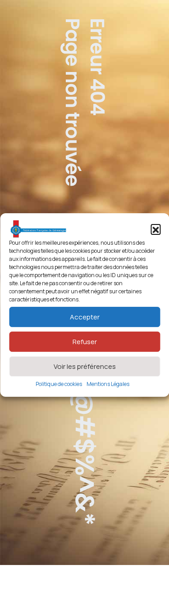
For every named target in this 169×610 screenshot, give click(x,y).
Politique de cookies (59, 384)
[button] (155, 228)
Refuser (85, 341)
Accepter (85, 317)
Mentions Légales (108, 384)
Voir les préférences (85, 366)
